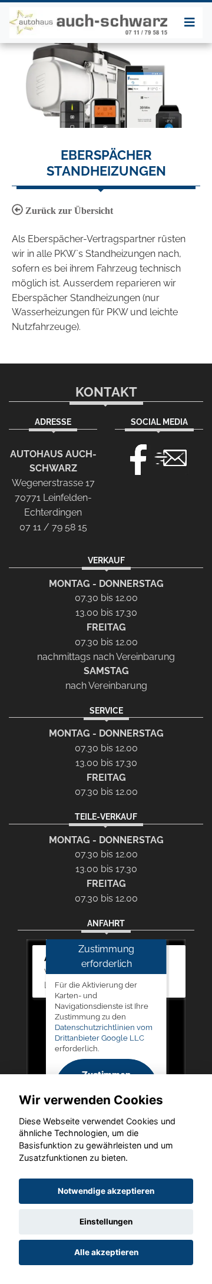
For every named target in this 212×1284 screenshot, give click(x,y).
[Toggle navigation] (190, 22)
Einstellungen (106, 1221)
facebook (133, 456)
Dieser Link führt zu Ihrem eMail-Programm (171, 456)
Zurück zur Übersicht (68, 211)
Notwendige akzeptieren (106, 1191)
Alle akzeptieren (106, 1252)
